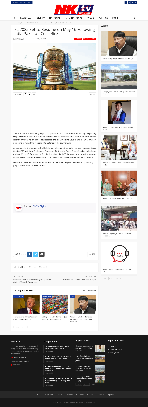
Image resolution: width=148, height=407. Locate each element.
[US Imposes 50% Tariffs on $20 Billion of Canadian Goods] (55, 304)
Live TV (41, 17)
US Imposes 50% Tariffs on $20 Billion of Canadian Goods (58, 357)
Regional (25, 17)
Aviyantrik (91, 402)
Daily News (78, 38)
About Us (113, 346)
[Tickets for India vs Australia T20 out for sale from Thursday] (100, 369)
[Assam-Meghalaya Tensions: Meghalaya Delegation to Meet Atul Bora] (83, 304)
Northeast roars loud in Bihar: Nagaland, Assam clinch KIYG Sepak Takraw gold (32, 280)
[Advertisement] (32, 9)
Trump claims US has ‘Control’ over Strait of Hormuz (57, 347)
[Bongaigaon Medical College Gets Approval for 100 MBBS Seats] (119, 76)
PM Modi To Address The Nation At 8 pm (79, 279)
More (115, 17)
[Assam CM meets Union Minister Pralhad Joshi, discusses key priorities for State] (119, 147)
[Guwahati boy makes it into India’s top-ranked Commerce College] (100, 348)
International (73, 17)
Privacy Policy (114, 353)
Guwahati (101, 395)
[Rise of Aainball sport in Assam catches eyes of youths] (100, 358)
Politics (103, 17)
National (54, 17)
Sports (93, 38)
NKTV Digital (39, 206)
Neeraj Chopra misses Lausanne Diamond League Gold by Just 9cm (58, 380)
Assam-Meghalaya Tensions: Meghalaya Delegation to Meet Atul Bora (58, 368)
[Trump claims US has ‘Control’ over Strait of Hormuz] (26, 304)
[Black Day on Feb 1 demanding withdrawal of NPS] (100, 379)
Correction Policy (116, 349)
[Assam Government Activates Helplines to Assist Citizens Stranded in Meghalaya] (119, 254)
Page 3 (90, 17)
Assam (72, 296)
